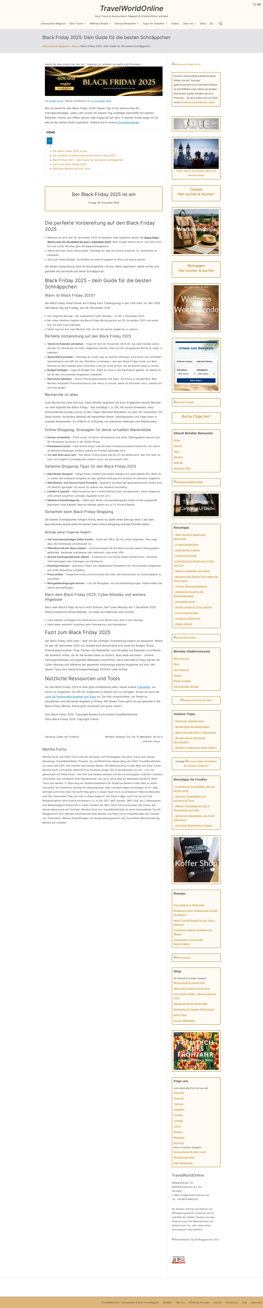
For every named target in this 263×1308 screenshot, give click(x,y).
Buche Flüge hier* (196, 416)
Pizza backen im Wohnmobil (189, 905)
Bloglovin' (179, 1143)
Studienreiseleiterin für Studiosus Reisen (108, 783)
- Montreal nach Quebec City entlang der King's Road (196, 578)
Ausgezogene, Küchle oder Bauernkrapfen (188, 941)
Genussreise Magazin (53, 23)
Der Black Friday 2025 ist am (70, 151)
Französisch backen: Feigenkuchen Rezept (193, 932)
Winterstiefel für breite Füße (189, 982)
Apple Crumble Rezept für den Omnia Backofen (194, 922)
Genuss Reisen (95, 765)
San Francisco (181, 669)
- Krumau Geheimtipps (186, 544)
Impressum (256, 1302)
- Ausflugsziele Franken (187, 550)
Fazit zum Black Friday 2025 (69, 164)
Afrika (177, 440)
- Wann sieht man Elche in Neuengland (195, 732)
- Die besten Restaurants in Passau (193, 825)
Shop (203, 23)
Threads (178, 1115)
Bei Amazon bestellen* (196, 766)
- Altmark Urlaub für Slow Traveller (193, 607)
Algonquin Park (182, 468)
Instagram (179, 1109)
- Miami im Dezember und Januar (192, 570)
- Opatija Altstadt (183, 623)
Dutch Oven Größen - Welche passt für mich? (195, 996)
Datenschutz (189, 102)
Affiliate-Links (205, 102)
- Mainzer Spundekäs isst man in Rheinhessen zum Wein (192, 808)
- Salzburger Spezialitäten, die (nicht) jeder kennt (194, 817)
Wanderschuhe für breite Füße (190, 1003)
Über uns (188, 23)
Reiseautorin (153, 800)
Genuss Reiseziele (125, 23)
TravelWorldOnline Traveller (72, 761)
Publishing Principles (199, 1302)
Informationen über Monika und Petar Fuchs (100, 813)
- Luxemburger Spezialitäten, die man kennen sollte (194, 788)
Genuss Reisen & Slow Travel (190, 1151)
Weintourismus (117, 765)
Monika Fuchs (56, 101)
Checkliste (143, 687)
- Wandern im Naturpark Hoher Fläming (195, 747)
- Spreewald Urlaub (184, 601)
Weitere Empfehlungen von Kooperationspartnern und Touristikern (101, 818)
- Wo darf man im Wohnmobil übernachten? (189, 740)
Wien (176, 664)
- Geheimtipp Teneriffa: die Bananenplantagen (188, 593)
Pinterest (179, 1098)
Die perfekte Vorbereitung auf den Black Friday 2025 (84, 155)
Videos (175, 23)
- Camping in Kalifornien (187, 618)
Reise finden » (196, 380)
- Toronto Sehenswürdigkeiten (190, 586)
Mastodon (179, 1137)
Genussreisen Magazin (55, 46)
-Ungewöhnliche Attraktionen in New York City (194, 563)
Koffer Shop (180, 1015)
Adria (176, 451)
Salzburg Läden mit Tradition (62, 736)
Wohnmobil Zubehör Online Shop (192, 988)
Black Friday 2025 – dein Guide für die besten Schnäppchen (88, 159)
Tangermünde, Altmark (186, 686)
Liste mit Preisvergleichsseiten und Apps (70, 696)
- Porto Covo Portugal (186, 612)
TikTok (177, 1126)
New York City (181, 658)
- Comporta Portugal (185, 555)
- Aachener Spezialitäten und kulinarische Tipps (190, 798)
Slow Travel (76, 23)
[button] (84, 23)
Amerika (178, 462)
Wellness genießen (184, 1157)
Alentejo (178, 457)
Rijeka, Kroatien (182, 680)
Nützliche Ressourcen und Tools (71, 168)
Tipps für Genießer (153, 23)
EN (254, 4)
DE (211, 23)
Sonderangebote (128, 122)
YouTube (75, 809)
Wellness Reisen (99, 23)
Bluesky (178, 1131)
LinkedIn (178, 1120)
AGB (244, 1302)
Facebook (179, 1092)
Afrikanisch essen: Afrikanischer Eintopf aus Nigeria (195, 912)
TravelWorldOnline (131, 8)
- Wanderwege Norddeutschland (191, 726)
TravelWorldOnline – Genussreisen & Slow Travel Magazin (130, 1302)
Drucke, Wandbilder (184, 1020)
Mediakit (167, 1302)
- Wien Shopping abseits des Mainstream (189, 536)
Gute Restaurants (183, 1163)
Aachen (178, 445)
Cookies (218, 1302)
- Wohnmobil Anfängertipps (189, 721)
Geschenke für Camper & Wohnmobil (194, 1009)
